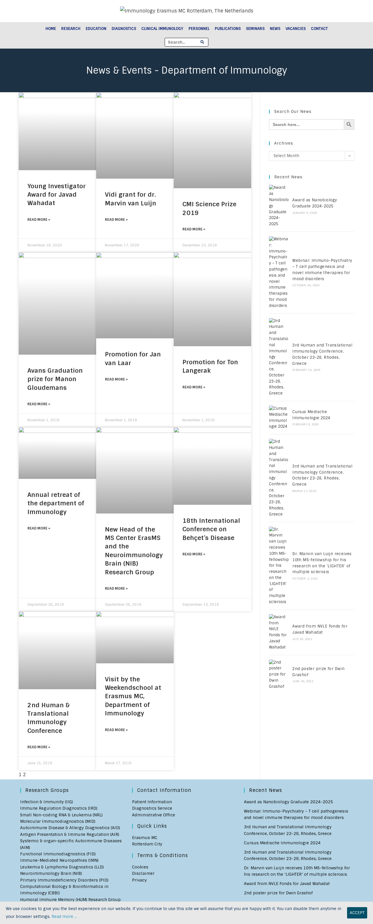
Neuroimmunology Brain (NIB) (51, 873)
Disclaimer (143, 873)
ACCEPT (357, 912)
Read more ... (64, 916)
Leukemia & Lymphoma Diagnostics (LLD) (62, 867)
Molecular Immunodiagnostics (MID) (57, 821)
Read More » (38, 219)
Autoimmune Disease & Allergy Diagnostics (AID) (70, 827)
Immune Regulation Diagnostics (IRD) (58, 808)
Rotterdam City (147, 844)
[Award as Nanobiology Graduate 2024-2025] (279, 206)
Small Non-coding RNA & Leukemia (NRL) (61, 815)
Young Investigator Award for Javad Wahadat (56, 194)
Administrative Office (153, 815)
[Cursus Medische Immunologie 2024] (279, 418)
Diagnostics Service (152, 808)
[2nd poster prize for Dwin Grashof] (279, 675)
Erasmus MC (144, 837)
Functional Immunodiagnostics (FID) (58, 854)
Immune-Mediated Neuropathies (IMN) (59, 860)
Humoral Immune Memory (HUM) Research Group (70, 899)
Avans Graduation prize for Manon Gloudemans (55, 379)
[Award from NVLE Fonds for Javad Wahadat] (279, 632)
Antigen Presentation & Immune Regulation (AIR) (69, 834)
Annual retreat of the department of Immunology (55, 503)
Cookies (140, 867)
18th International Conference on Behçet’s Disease (211, 529)
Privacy (139, 880)
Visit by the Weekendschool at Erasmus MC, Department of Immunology (133, 696)
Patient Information (152, 801)
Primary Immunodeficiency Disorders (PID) (64, 880)
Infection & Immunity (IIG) (46, 801)
